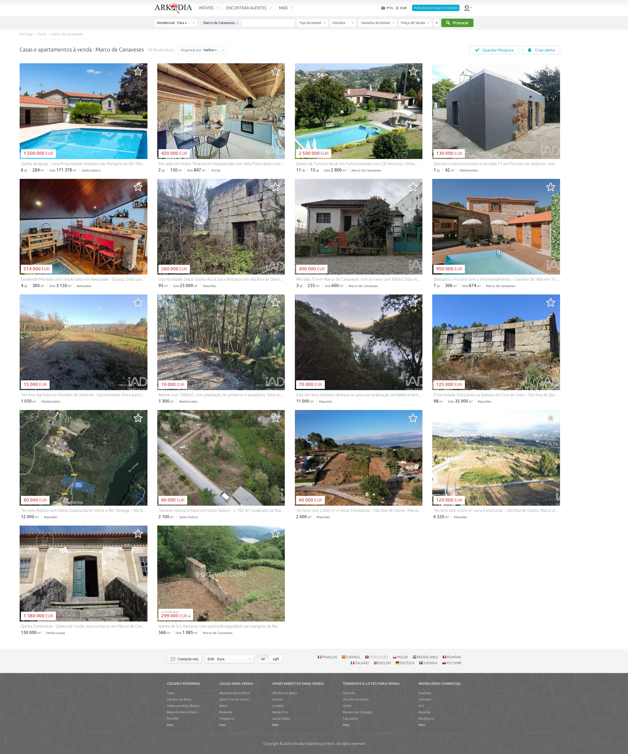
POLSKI (402, 657)
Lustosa (277, 699)
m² (263, 659)
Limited (313, 743)
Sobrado (349, 693)
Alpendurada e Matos (182, 712)
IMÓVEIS (206, 8)
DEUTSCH (407, 663)
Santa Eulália (281, 718)
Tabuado (425, 699)
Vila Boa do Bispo (179, 699)
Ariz (421, 705)
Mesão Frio (280, 712)
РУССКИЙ (453, 663)
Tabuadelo (350, 718)
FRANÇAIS (329, 657)
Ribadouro (426, 718)
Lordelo (278, 705)
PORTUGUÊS (378, 657)
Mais (170, 725)
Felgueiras (226, 718)
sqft (276, 659)
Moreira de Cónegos (357, 712)
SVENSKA (430, 663)
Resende (225, 712)
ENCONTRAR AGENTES (246, 8)
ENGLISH (384, 663)
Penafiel (173, 718)
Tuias (170, 693)
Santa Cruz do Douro (234, 699)
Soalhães (425, 693)
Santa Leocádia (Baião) (183, 705)
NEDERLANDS (427, 657)
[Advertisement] (588, 112)
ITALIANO (362, 663)
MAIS (283, 8)
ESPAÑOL (353, 657)
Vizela (347, 705)
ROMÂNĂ (454, 657)
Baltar (223, 705)
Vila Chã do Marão (356, 699)
